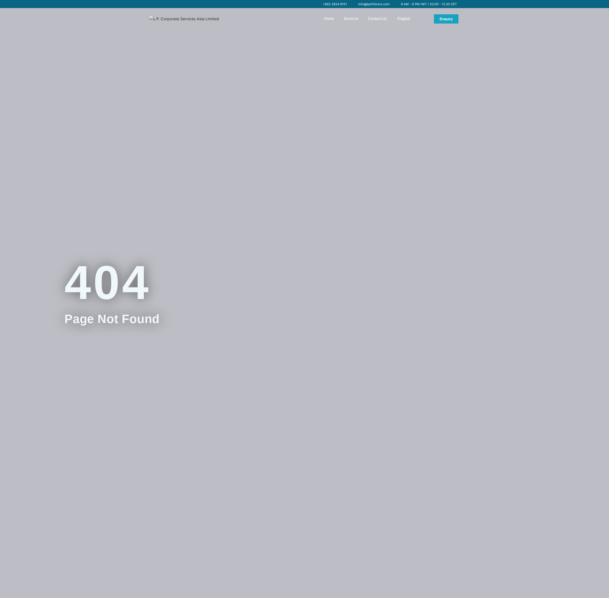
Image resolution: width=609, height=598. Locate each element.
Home (329, 19)
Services (351, 19)
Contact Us (377, 19)
